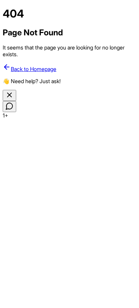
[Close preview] (9, 95)
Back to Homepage (33, 69)
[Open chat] (9, 106)
